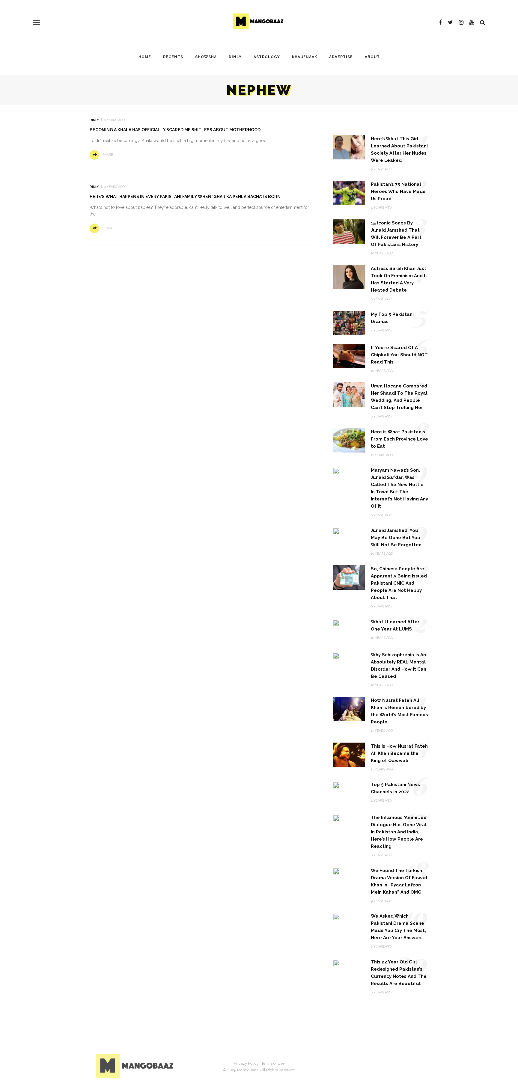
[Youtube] (471, 22)
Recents (173, 57)
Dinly (235, 57)
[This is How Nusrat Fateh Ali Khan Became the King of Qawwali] (349, 754)
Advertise (341, 57)
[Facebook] (440, 22)
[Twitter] (450, 22)
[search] (482, 22)
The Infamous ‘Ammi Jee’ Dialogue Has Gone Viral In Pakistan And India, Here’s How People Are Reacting (399, 832)
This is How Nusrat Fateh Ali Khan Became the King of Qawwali (399, 753)
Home (144, 57)
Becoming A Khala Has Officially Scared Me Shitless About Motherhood (175, 129)
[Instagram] (461, 22)
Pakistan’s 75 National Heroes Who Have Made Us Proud (398, 191)
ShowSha (206, 57)
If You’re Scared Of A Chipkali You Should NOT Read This (399, 355)
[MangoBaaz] (136, 1065)
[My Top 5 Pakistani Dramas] (349, 322)
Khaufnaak (304, 57)
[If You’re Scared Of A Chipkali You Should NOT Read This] (349, 356)
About (372, 57)
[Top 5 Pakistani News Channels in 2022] (336, 785)
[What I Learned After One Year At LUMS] (336, 622)
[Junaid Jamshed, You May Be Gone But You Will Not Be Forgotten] (336, 531)
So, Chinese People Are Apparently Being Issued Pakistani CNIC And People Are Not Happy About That (399, 583)
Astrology (267, 57)
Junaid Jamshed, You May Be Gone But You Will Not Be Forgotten (396, 537)
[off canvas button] (36, 22)
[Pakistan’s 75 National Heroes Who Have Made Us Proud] (349, 192)
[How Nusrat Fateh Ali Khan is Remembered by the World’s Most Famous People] (349, 708)
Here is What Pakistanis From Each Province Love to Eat (399, 439)
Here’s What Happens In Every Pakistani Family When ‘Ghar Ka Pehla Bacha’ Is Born (185, 196)
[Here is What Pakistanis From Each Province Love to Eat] (349, 440)
